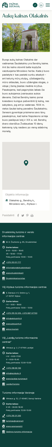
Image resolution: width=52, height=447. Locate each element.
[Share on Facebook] (18, 215)
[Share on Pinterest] (27, 215)
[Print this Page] (32, 215)
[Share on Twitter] (22, 215)
